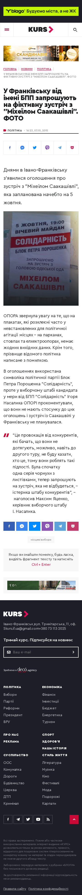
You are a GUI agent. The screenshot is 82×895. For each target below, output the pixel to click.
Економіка (52, 687)
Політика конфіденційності (48, 888)
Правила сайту (14, 888)
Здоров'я (51, 741)
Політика (15, 130)
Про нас (11, 734)
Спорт (48, 734)
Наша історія (54, 748)
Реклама (11, 741)
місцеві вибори (41, 539)
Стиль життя (54, 755)
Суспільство (15, 755)
